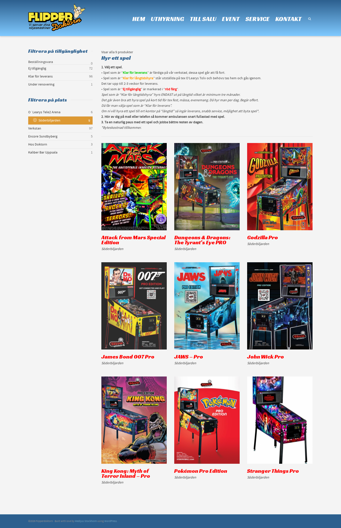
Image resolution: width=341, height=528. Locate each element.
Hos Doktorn (37, 144)
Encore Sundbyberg (42, 136)
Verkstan (34, 128)
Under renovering (41, 84)
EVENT (231, 19)
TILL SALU (203, 19)
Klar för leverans (40, 76)
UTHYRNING (167, 19)
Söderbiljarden (49, 120)
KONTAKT (288, 19)
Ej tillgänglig (37, 68)
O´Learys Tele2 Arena (44, 112)
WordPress (110, 521)
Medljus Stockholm (86, 521)
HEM (138, 19)
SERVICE (257, 19)
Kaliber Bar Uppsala (42, 152)
